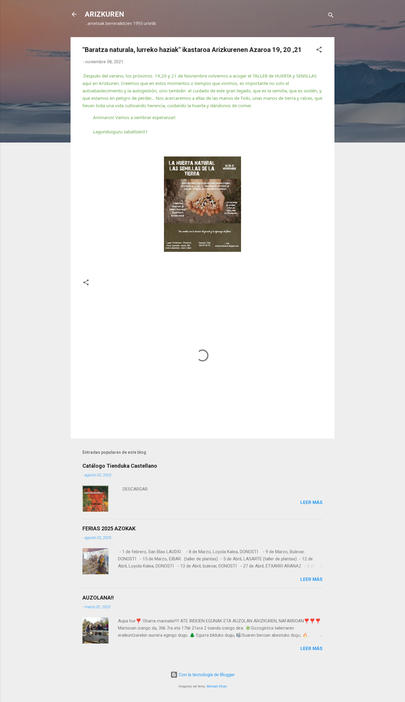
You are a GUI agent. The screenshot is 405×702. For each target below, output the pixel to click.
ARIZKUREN (104, 14)
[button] (319, 50)
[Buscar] (330, 16)
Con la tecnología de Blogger (206, 674)
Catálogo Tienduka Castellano (119, 466)
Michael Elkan (217, 686)
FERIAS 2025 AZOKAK (108, 528)
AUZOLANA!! (98, 598)
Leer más (311, 502)
